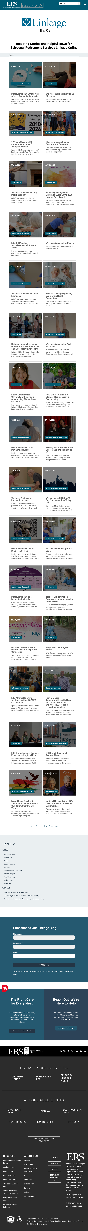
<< (31, 826)
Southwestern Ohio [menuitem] (72, 1111)
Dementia (7, 867)
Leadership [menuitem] (28, 1164)
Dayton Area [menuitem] (45, 1122)
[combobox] (68, 3)
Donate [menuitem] (54, 1164)
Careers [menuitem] (27, 1188)
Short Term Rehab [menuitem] (10, 1180)
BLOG (63, 1051)
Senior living (8, 883)
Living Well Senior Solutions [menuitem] (10, 1205)
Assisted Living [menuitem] (9, 1167)
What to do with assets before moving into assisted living (24, 899)
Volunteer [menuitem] (27, 1192)
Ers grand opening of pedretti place (16, 892)
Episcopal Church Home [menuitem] (67, 1078)
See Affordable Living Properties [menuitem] (44, 1139)
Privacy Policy (68, 971)
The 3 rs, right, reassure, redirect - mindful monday (21, 896)
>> (52, 826)
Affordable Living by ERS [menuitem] (10, 1185)
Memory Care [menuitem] (8, 1171)
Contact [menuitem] (54, 1158)
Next (56, 826)
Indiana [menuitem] (45, 1111)
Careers (6, 861)
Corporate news (9, 864)
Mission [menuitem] (27, 1160)
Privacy (30, 1221)
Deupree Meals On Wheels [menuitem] (10, 1199)
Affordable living (9, 854)
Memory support (9, 874)
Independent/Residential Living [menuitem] (12, 1161)
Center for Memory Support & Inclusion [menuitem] (10, 1192)
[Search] (79, 3)
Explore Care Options (22, 1031)
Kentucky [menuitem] (73, 1122)
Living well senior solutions (13, 870)
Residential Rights (75, 1221)
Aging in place (8, 858)
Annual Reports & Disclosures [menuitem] (30, 1170)
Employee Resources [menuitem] (54, 1177)
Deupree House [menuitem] (17, 1078)
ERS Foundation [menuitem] (30, 1196)
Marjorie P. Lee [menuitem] (44, 1078)
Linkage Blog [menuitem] (29, 1184)
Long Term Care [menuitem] (9, 1176)
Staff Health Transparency (37, 1224)
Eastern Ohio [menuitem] (17, 1122)
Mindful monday (9, 877)
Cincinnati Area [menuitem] (14, 1111)
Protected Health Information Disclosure (50, 1221)
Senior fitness (8, 880)
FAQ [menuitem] (25, 1176)
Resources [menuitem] (28, 1180)
